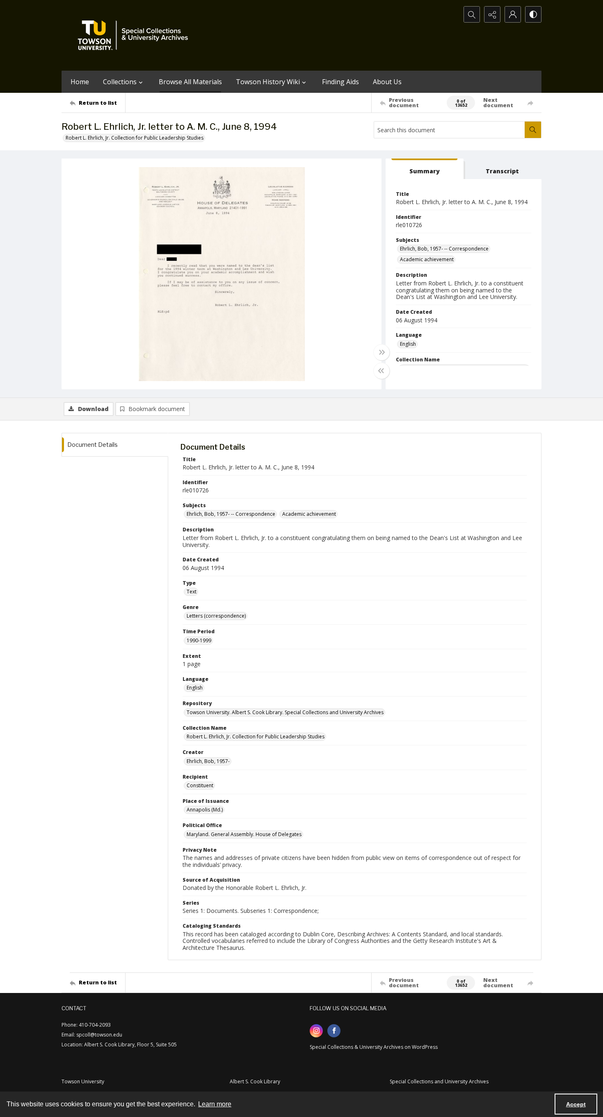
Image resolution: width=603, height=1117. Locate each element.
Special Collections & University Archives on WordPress (374, 1046)
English (408, 343)
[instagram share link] (316, 1030)
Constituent (200, 785)
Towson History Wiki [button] (268, 81)
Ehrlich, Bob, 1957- (208, 761)
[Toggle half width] (381, 371)
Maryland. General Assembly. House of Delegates (244, 834)
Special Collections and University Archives (439, 1081)
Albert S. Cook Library (255, 1081)
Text (191, 591)
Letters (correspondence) (216, 615)
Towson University (83, 1081)
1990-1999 (199, 640)
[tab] (425, 169)
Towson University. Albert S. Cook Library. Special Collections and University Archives (285, 712)
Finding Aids (340, 81)
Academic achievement (427, 259)
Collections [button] (120, 81)
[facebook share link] (333, 1030)
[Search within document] (533, 130)
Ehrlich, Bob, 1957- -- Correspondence (444, 248)
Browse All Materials (190, 81)
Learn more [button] (214, 1104)
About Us (387, 81)
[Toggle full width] (381, 352)
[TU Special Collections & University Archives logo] (135, 35)
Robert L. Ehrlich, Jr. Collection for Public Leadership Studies (134, 137)
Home (80, 81)
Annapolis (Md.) (205, 809)
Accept (576, 1104)
